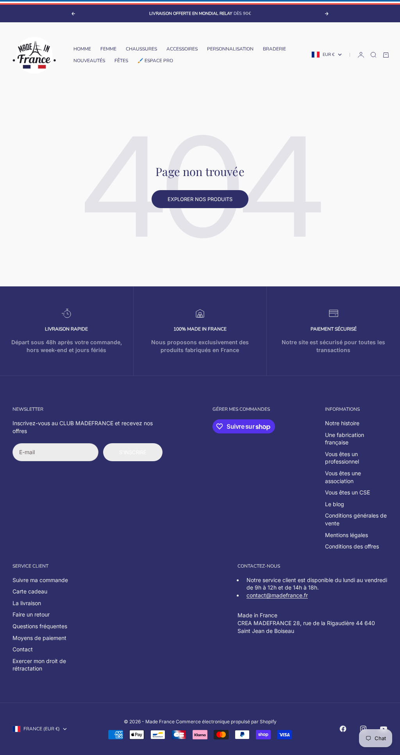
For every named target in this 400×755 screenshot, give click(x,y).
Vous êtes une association (343, 477)
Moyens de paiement (39, 638)
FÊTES (121, 61)
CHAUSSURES (141, 49)
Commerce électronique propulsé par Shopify (226, 721)
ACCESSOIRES (182, 49)
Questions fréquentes (39, 626)
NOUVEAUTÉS (89, 61)
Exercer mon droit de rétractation (39, 665)
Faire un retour (31, 614)
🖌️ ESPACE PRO (155, 61)
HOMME (82, 49)
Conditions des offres (352, 546)
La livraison (26, 603)
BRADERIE (274, 49)
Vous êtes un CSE (347, 492)
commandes (254, 409)
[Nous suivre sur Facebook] (343, 729)
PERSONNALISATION (230, 49)
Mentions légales (346, 535)
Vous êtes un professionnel (342, 458)
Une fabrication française (344, 438)
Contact (22, 649)
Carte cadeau (29, 591)
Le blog (334, 504)
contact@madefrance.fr (277, 595)
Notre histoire (342, 423)
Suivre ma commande (40, 580)
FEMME (108, 49)
